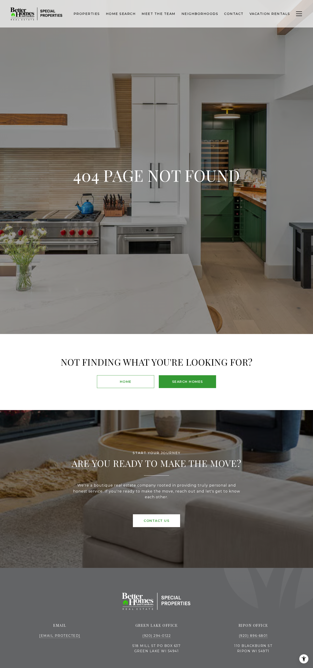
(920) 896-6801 (253, 636)
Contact (234, 14)
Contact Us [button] (156, 521)
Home (126, 382)
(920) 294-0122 (156, 636)
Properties (87, 14)
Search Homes (187, 382)
